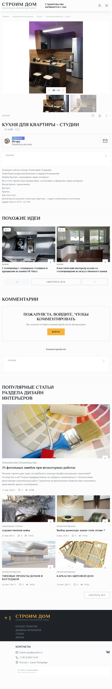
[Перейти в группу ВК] (108, 652)
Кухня (6, 116)
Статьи (20, 633)
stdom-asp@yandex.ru (31, 652)
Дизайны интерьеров (28, 630)
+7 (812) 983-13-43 (28, 657)
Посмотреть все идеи (22, 144)
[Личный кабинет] (99, 5)
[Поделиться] (99, 115)
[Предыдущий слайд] (17, 281)
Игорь (16, 141)
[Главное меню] (106, 5)
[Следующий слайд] (95, 281)
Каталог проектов (26, 626)
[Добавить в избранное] (92, 115)
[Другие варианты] (106, 115)
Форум (20, 637)
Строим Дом (19, 5)
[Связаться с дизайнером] (105, 141)
